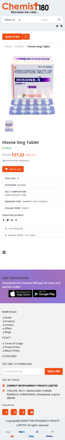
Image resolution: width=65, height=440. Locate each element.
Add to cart (15, 169)
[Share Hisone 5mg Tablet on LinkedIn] (13, 220)
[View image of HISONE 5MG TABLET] (9, 126)
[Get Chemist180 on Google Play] (44, 293)
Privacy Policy (12, 347)
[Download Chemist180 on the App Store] (20, 293)
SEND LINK (53, 371)
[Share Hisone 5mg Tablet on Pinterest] (17, 220)
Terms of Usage (14, 343)
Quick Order (12, 36)
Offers (8, 328)
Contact (9, 324)
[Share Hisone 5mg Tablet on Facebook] (4, 220)
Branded (21, 185)
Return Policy (12, 350)
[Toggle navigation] (26, 37)
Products (10, 321)
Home (8, 46)
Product (19, 46)
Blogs (8, 332)
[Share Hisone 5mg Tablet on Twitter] (8, 220)
